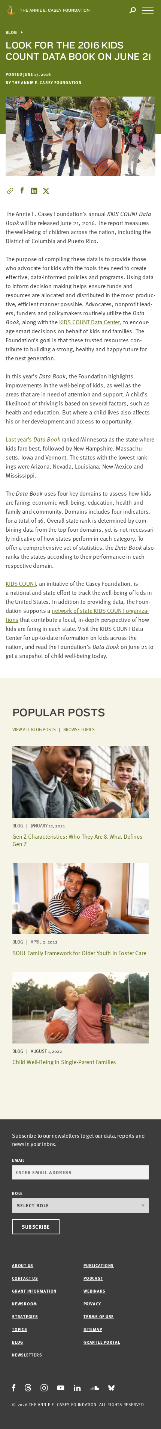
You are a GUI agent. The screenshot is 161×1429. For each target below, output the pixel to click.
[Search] (132, 10)
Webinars (94, 1291)
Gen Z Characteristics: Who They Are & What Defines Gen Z (77, 840)
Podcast (93, 1278)
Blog (11, 32)
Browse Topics (79, 729)
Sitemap (92, 1329)
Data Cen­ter (89, 322)
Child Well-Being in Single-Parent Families (64, 1061)
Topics (19, 1329)
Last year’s (33, 439)
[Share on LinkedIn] (34, 190)
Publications (98, 1265)
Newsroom (24, 1303)
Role (17, 1193)
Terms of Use (98, 1316)
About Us (22, 1265)
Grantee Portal (101, 1342)
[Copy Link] (10, 190)
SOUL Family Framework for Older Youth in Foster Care (79, 952)
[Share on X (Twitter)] (46, 190)
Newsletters (27, 1355)
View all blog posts (34, 729)
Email (18, 1160)
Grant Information (34, 1291)
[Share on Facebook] (22, 190)
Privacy (92, 1303)
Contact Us (25, 1278)
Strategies (25, 1316)
